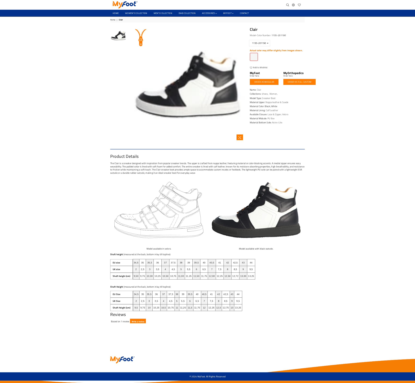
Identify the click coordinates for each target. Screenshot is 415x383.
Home (112, 19)
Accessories (208, 13)
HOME (116, 13)
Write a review (138, 321)
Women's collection (136, 13)
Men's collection (163, 13)
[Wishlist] (299, 4)
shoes (265, 93)
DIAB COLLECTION (187, 13)
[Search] (287, 4)
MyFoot (227, 13)
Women (273, 93)
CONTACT (244, 13)
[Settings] (293, 4)
